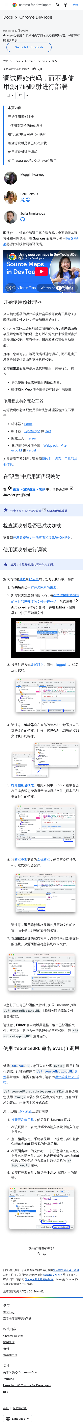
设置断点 (37, 665)
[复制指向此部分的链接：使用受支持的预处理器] (48, 401)
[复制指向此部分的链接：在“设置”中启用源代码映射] (64, 476)
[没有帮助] (40, 69)
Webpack (51, 446)
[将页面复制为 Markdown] (21, 95)
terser (31, 438)
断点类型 (21, 860)
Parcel (31, 450)
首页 (5, 61)
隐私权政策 (20, 1408)
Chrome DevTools (36, 17)
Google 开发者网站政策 (39, 1279)
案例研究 (9, 1342)
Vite (63, 446)
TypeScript (32, 431)
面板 (54, 61)
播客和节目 (10, 1355)
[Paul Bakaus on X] (22, 201)
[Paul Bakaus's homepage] (28, 201)
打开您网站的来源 (43, 588)
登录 (75, 5)
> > (29, 489)
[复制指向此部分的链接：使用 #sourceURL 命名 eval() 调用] (7, 1054)
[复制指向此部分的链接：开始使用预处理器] (46, 302)
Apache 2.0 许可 (53, 1274)
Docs (8, 17)
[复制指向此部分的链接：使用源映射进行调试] (51, 550)
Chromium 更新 (13, 1336)
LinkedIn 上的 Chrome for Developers (27, 1385)
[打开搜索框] (57, 4)
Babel (28, 424)
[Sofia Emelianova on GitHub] (22, 220)
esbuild (16, 450)
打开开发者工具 (22, 1120)
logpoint (62, 665)
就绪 (22, 579)
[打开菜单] (6, 5)
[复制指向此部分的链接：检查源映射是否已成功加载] (65, 526)
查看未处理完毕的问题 (17, 1318)
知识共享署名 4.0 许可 (66, 1270)
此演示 (37, 564)
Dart (48, 431)
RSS (5, 1391)
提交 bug (9, 1312)
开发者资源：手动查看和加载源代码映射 (42, 538)
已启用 (34, 579)
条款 (6, 1408)
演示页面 (25, 1111)
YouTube (8, 1379)
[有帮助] (34, 69)
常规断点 (43, 860)
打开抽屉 (22, 785)
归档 (6, 1348)
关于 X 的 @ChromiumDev (20, 1372)
